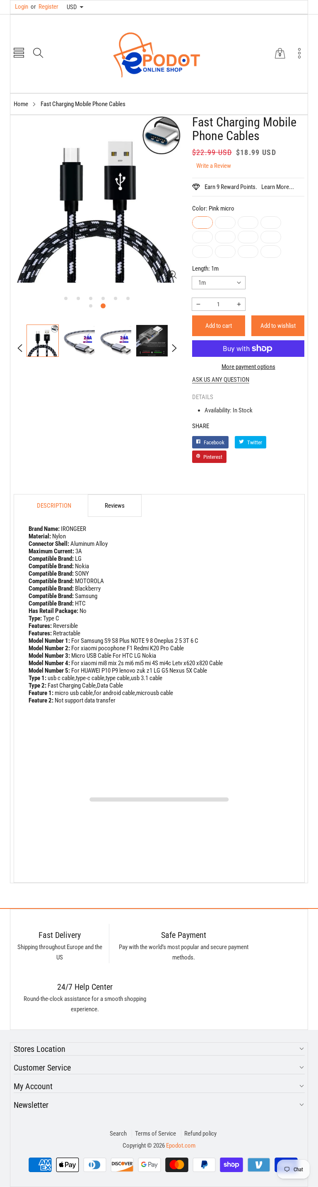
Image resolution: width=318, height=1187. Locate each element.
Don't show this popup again (164, 674)
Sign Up (240, 655)
